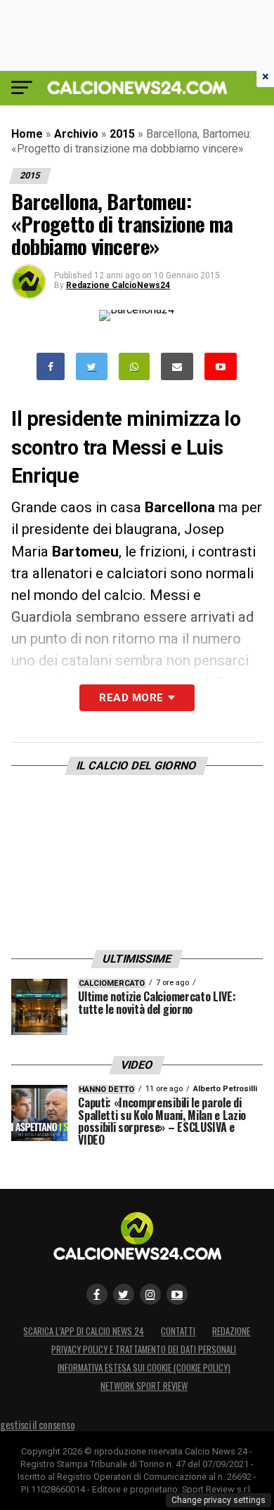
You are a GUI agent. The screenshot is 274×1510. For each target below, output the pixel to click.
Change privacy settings (218, 1500)
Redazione (231, 1331)
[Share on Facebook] (50, 366)
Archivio (76, 134)
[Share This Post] (134, 366)
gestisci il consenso (37, 1424)
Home (27, 134)
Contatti (178, 1331)
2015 (122, 134)
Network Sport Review (144, 1386)
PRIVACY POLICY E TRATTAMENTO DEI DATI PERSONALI (143, 1349)
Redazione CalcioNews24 (118, 285)
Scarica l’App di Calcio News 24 (83, 1331)
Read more (131, 697)
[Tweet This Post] (91, 366)
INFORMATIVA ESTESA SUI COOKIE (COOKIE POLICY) (144, 1367)
